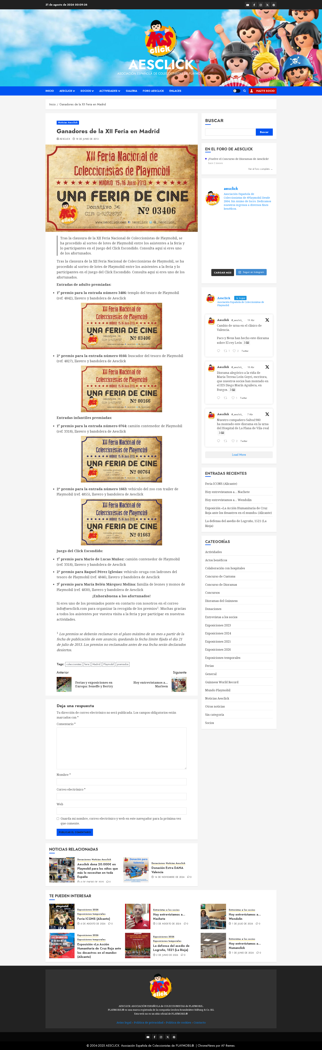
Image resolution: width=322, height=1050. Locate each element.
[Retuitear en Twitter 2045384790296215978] (227, 398)
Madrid (96, 664)
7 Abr (250, 414)
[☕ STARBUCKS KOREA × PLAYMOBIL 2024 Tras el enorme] (213, 261)
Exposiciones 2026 (218, 649)
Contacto (200, 1022)
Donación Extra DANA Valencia (167, 870)
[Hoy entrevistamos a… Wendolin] (213, 916)
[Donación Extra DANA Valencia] (136, 869)
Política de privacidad (148, 1022)
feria (86, 664)
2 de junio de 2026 (167, 955)
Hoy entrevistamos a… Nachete (227, 492)
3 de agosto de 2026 (168, 923)
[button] (244, 90)
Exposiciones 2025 (218, 641)
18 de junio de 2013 (87, 139)
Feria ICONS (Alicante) (221, 484)
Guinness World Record (222, 682)
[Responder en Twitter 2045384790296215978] (219, 398)
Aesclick (161, 64)
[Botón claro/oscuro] (236, 91)
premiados (122, 664)
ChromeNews (206, 1045)
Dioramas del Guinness (221, 601)
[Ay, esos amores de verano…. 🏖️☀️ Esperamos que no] (213, 219)
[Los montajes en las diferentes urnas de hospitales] (265, 219)
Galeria (131, 91)
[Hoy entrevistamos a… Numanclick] (213, 945)
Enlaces (175, 91)
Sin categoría (214, 715)
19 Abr (250, 320)
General (211, 674)
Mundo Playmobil (217, 690)
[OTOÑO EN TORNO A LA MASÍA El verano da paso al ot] (247, 230)
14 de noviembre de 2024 (169, 877)
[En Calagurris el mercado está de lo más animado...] (213, 230)
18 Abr (250, 367)
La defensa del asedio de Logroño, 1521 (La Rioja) (171, 948)
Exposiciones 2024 (218, 633)
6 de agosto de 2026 (93, 923)
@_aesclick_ (237, 320)
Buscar (214, 120)
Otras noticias (215, 707)
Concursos (212, 593)
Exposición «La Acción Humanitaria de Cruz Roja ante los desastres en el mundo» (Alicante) (99, 950)
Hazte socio (265, 91)
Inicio (49, 91)
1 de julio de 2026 (242, 923)
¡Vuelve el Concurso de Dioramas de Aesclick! (238, 159)
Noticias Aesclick (68, 122)
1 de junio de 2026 (243, 953)
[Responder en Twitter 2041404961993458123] (219, 441)
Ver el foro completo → (260, 169)
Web (60, 804)
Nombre (64, 775)
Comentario (66, 724)
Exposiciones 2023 (218, 625)
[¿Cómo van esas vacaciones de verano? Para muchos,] (230, 219)
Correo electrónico (71, 789)
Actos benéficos (216, 560)
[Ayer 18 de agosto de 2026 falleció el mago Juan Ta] (230, 230)
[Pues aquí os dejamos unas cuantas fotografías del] (265, 230)
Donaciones (84, 859)
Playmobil (108, 664)
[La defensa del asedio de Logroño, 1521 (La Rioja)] (137, 945)
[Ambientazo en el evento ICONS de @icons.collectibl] (213, 240)
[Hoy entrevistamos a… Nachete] (137, 916)
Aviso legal (123, 1022)
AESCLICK (65, 91)
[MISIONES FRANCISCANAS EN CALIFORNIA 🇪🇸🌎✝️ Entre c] (247, 219)
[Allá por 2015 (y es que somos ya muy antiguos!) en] (265, 261)
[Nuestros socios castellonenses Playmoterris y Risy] (230, 261)
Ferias (209, 666)
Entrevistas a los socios (221, 617)
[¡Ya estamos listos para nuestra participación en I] (213, 251)
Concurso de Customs (220, 576)
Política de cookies (178, 1022)
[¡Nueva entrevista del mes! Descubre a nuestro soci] (247, 251)
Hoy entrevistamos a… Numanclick (245, 945)
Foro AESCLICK (153, 91)
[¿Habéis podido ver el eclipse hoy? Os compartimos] (230, 240)
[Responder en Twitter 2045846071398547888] (219, 351)
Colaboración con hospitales (225, 568)
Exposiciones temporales (222, 658)
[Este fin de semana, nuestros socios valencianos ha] (247, 261)
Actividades (108, 91)
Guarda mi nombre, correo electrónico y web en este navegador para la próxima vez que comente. (121, 820)
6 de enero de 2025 (92, 882)
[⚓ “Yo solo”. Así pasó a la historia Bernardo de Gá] (265, 251)
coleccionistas (73, 664)
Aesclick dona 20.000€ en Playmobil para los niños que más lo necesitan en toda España (97, 870)
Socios (85, 91)
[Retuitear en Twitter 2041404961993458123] (227, 441)
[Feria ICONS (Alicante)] (62, 916)
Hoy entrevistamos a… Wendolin (228, 500)
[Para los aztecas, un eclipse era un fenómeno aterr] (247, 240)
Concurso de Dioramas (221, 585)
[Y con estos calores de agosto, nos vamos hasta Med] (265, 240)
